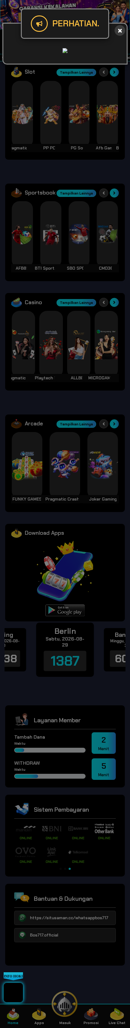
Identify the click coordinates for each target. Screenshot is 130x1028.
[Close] (120, 30)
